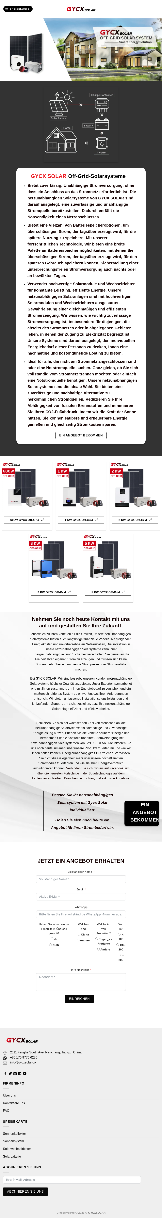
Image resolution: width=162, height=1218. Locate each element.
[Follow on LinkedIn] (19, 1073)
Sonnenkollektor (14, 1133)
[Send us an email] (15, 1073)
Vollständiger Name (80, 871)
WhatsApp (81, 907)
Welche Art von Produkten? (103, 929)
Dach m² (121, 926)
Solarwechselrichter (17, 1148)
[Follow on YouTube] (24, 1073)
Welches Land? (83, 926)
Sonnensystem (13, 1141)
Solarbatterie (12, 1156)
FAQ (6, 1110)
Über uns (9, 1095)
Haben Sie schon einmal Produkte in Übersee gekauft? (54, 929)
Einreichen (79, 998)
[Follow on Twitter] (10, 1073)
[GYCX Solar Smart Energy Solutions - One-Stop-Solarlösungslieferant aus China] (81, 9)
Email (79, 889)
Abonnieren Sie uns (25, 1191)
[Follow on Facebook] (5, 1073)
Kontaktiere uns (14, 1103)
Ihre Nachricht (80, 969)
